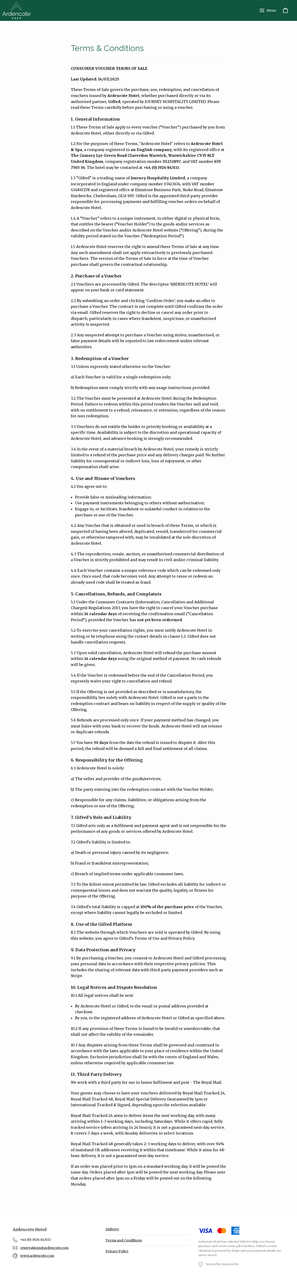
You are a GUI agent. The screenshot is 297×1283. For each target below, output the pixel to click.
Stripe (236, 1250)
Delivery (112, 1229)
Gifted (243, 1241)
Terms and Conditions (124, 1240)
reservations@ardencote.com (44, 1248)
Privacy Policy (117, 1251)
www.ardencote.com (37, 1256)
